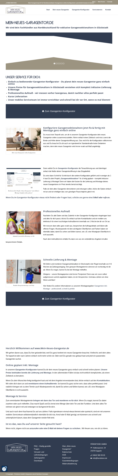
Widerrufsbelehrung (69, 464)
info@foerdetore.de (100, 458)
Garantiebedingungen (70, 461)
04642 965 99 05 (99, 455)
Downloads (38, 461)
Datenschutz (67, 452)
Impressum (66, 458)
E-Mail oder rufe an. (101, 197)
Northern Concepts (42, 474)
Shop (94, 1)
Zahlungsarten (39, 458)
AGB (64, 455)
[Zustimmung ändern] (4, 468)
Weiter (107, 51)
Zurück (10, 51)
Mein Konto (101, 1)
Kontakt (109, 1)
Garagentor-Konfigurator (26, 370)
